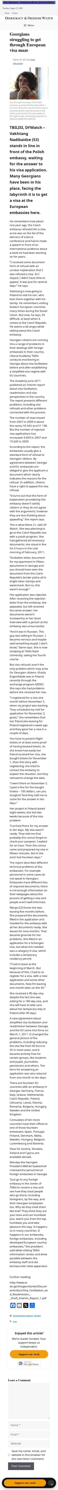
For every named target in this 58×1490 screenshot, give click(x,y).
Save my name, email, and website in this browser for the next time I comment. (29, 1455)
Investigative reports (23, 1315)
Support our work (29, 1354)
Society (37, 1315)
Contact (15, 13)
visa (15, 1321)
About (7, 13)
